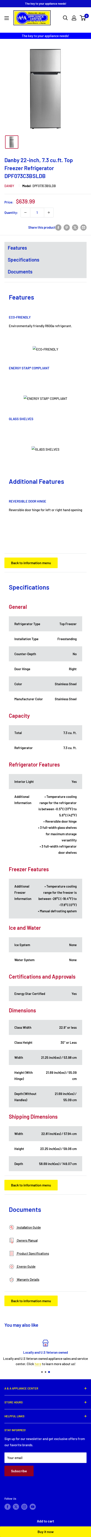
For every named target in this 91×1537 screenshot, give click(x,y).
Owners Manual (27, 1240)
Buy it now (46, 1531)
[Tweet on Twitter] (75, 227)
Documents (20, 271)
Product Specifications (32, 1253)
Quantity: (11, 212)
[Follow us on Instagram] (24, 1507)
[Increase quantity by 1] (48, 212)
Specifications (23, 259)
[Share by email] (83, 227)
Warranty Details (27, 1279)
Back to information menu (31, 563)
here (38, 1364)
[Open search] (65, 17)
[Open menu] (6, 18)
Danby (9, 186)
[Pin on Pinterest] (67, 227)
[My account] (74, 17)
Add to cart (45, 1521)
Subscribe (19, 1471)
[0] (83, 18)
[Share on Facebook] (58, 227)
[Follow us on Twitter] (16, 1507)
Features (17, 247)
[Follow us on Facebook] (7, 1507)
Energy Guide (26, 1266)
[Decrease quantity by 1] (25, 212)
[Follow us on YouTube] (33, 1507)
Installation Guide (28, 1227)
